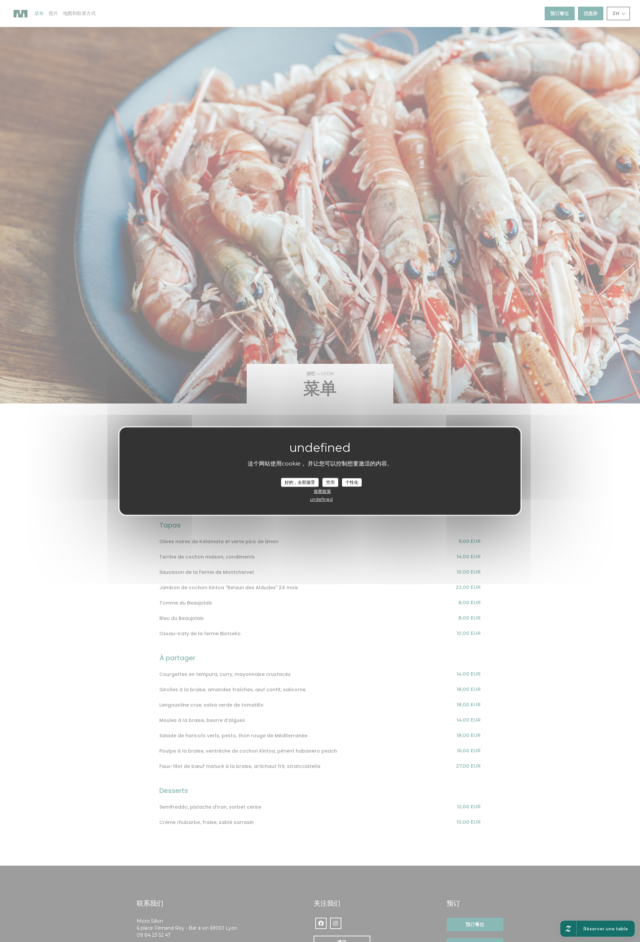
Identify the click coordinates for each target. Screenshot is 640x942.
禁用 (330, 482)
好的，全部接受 (300, 482)
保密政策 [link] (322, 491)
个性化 (351, 482)
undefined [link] (321, 499)
